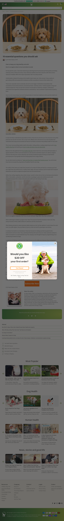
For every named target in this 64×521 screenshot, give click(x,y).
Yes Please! (19, 268)
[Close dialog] (55, 243)
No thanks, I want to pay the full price (19, 276)
